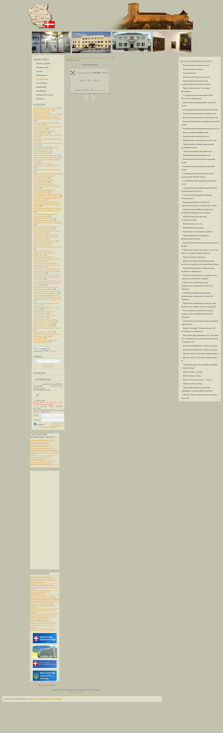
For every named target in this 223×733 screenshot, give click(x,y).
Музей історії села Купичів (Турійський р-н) (44, 312)
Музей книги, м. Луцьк (43, 326)
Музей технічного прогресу (45, 241)
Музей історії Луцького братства (46, 114)
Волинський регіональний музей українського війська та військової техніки (47, 204)
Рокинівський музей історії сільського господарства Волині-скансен (46, 186)
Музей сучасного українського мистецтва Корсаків (46, 341)
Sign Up (54, 427)
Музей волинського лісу (43, 218)
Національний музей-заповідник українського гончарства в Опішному (44, 597)
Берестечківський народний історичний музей (44, 132)
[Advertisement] (43, 520)
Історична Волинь (37, 582)
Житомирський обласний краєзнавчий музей (40, 593)
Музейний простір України (40, 577)
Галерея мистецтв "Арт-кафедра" (43, 630)
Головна (69, 58)
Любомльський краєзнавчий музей (47, 170)
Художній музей (40, 112)
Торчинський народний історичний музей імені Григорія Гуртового (48, 195)
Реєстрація (74, 692)
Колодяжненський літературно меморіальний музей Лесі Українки (47, 118)
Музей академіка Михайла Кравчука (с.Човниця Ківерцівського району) (48, 209)
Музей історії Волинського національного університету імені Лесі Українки (47, 259)
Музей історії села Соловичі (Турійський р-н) (45, 316)
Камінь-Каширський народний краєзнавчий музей (45, 148)
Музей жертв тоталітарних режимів (48, 223)
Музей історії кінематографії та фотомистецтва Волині (46, 228)
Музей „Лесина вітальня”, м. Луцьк (47, 328)
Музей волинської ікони (43, 110)
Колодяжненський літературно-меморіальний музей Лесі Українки (43, 449)
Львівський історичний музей (41, 585)
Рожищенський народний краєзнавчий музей (44, 181)
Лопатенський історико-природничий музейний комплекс (47, 164)
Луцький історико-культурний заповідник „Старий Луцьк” (45, 321)
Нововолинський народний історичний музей (44, 177)
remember (40, 424)
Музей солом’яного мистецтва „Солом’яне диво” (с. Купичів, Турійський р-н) (46, 237)
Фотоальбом (80, 58)
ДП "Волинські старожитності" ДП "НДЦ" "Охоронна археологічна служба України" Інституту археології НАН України (43, 618)
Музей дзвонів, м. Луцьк (43, 324)
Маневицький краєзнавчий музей (46, 174)
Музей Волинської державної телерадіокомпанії (45, 215)
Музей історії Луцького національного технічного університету (44, 253)
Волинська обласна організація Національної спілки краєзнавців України (42, 606)
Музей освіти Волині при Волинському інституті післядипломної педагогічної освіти (48, 245)
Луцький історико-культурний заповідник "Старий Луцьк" (42, 463)
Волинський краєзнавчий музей (46, 108)
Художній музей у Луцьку (40, 445)
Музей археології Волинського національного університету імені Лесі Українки (47, 265)
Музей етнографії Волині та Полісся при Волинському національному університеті (48, 277)
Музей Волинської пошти (43, 220)
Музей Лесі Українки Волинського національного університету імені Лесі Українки (47, 271)
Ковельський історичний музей (46, 155)
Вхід (81, 692)
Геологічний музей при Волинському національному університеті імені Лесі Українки (48, 283)
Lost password (44, 427)
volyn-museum (99, 90)
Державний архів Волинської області (44, 601)
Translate (52, 351)
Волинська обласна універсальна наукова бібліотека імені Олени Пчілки (43, 625)
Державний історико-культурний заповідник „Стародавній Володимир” (47, 336)
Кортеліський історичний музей (46, 157)
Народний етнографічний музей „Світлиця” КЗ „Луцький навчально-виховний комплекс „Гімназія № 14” (48, 297)
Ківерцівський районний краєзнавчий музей (43, 152)
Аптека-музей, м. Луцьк (43, 332)
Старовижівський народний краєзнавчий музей (44, 191)
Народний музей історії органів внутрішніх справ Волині (46, 288)
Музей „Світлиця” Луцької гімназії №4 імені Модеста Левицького (47, 292)
